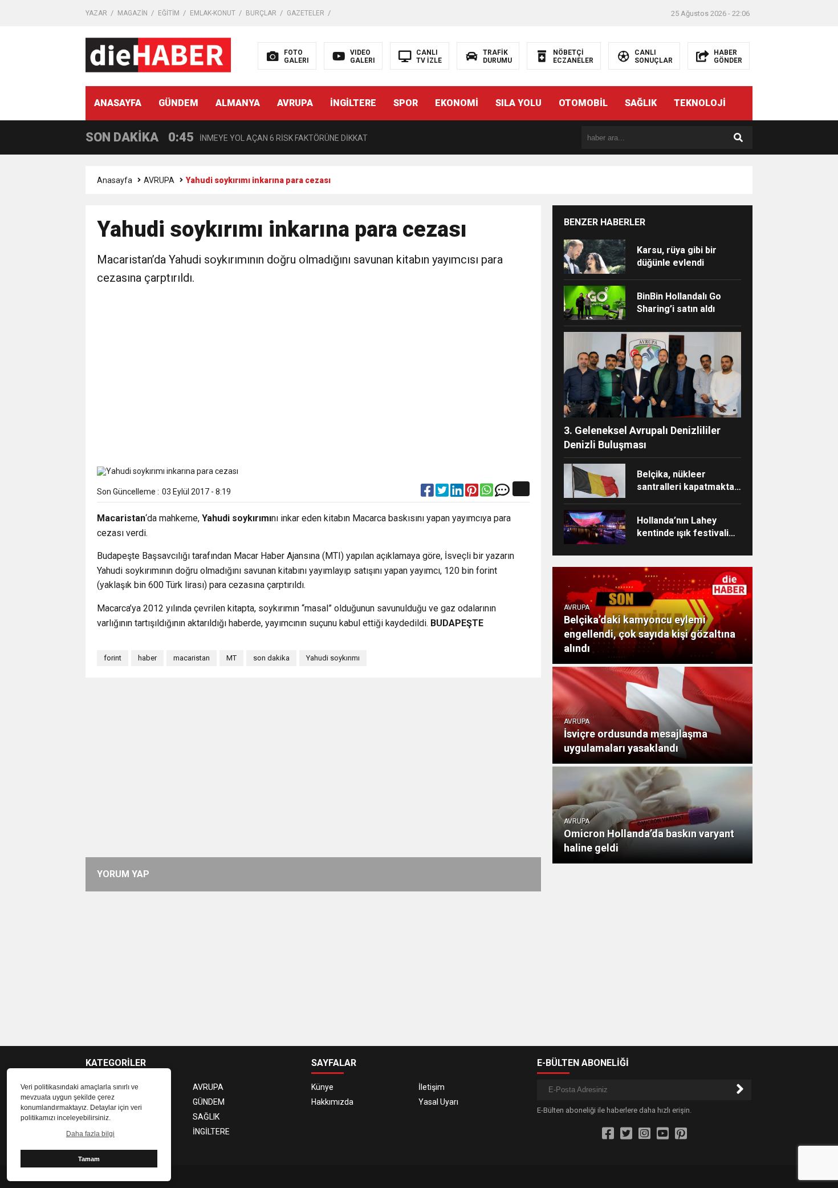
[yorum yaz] (502, 492)
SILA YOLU (518, 103)
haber (147, 658)
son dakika (271, 658)
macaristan (191, 658)
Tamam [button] (89, 1158)
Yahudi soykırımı (333, 658)
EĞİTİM (169, 13)
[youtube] (663, 1134)
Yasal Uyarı (438, 1101)
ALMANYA (237, 103)
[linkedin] (457, 492)
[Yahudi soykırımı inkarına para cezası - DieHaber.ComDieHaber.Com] (158, 55)
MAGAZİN (132, 13)
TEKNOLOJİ (700, 103)
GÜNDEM (178, 103)
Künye (322, 1087)
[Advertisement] (313, 378)
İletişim (431, 1087)
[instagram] (644, 1134)
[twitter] (443, 492)
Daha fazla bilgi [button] (90, 1134)
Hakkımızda (332, 1101)
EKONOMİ (456, 103)
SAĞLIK (641, 103)
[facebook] (428, 492)
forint (112, 658)
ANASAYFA (117, 103)
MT (231, 658)
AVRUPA (295, 103)
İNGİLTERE (353, 103)
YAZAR (96, 13)
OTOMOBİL (583, 103)
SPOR (405, 103)
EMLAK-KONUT (212, 13)
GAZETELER (305, 13)
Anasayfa (114, 180)
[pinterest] (472, 492)
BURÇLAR (261, 13)
